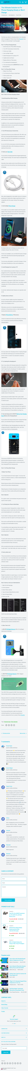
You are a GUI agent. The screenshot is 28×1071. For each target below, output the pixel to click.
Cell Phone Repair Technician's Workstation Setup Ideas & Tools (17, 989)
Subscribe (5, 1052)
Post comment (8, 900)
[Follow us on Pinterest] (10, 1063)
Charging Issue (4, 15)
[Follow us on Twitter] (5, 1063)
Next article (22, 733)
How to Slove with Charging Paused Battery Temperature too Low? (17, 959)
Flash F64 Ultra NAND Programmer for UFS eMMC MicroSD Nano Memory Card (17, 915)
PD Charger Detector (12, 673)
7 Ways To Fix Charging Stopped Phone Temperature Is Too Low (18, 981)
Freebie (3, 1011)
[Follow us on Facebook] (2, 1063)
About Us (3, 1001)
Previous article (6, 733)
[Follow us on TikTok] (15, 1063)
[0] (25, 2)
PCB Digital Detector (10, 629)
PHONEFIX (11, 911)
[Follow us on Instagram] (7, 1063)
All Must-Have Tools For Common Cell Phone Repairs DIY (18, 974)
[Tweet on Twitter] (11, 725)
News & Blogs (4, 1004)
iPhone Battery (9, 314)
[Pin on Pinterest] (9, 725)
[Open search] (20, 2)
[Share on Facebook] (6, 725)
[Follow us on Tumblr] (20, 1063)
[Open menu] (2, 2)
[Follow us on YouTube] (13, 1063)
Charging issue (7, 721)
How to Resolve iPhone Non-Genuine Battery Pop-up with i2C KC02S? (18, 966)
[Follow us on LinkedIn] (18, 1063)
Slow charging (14, 721)
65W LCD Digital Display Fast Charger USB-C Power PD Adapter (16, 942)
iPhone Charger (11, 205)
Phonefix (21, 39)
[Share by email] (14, 725)
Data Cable (10, 151)
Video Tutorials (4, 1008)
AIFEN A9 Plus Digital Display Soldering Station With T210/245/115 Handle (15, 929)
